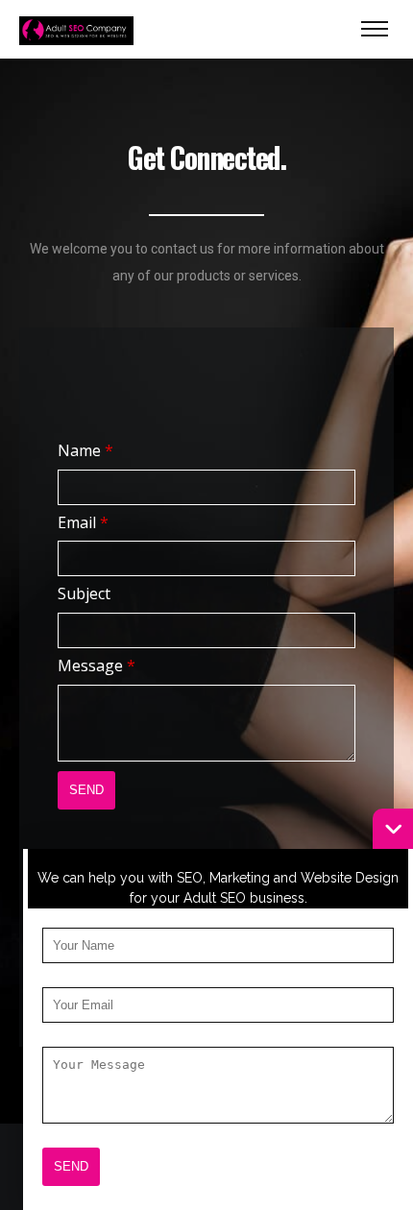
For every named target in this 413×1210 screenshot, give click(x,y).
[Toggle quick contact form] (393, 829)
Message (96, 665)
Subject (84, 593)
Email (83, 522)
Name (85, 450)
